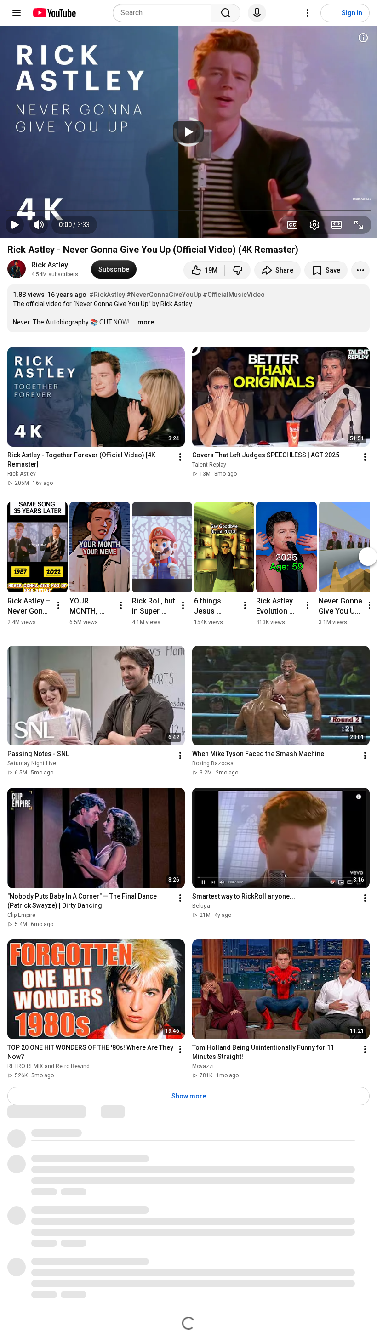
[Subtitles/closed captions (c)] (292, 225)
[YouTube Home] (54, 13)
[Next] (368, 556)
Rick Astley (49, 265)
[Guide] (16, 12)
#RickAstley (107, 294)
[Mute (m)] (38, 225)
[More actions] (360, 270)
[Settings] (307, 12)
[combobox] (164, 12)
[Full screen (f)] (359, 225)
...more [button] (143, 322)
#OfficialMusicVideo (234, 294)
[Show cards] (363, 37)
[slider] (188, 210)
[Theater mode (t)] (337, 225)
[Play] (188, 132)
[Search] (225, 13)
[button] (74, 225)
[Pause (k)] (15, 225)
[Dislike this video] (238, 270)
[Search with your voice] (257, 13)
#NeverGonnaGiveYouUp (163, 294)
